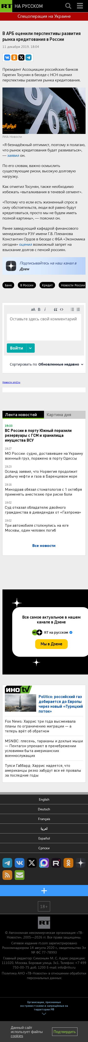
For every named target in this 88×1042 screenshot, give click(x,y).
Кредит (47, 285)
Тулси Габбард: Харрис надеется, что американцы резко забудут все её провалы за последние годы (43, 770)
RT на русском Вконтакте (19, 863)
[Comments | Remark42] (44, 337)
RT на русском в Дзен (81, 863)
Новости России (73, 285)
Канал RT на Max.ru (44, 863)
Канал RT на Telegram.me (7, 863)
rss (7, 875)
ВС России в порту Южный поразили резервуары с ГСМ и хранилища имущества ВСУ (38, 435)
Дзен (24, 268)
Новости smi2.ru (11, 382)
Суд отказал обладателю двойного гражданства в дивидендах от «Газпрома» (43, 510)
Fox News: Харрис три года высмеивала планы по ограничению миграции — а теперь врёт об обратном (40, 725)
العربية (44, 828)
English (44, 799)
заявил (13, 155)
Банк (8, 285)
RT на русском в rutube (56, 863)
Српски (44, 848)
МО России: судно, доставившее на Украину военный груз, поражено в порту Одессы (44, 456)
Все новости (43, 545)
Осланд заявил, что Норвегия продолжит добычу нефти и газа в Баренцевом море (41, 474)
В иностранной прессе (19, 689)
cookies (17, 1036)
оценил (25, 244)
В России (26, 285)
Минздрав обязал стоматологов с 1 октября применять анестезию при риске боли (43, 492)
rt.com (43, 943)
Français (44, 818)
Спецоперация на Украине (44, 16)
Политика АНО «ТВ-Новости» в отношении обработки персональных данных (44, 975)
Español (44, 838)
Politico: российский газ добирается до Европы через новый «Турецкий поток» (61, 704)
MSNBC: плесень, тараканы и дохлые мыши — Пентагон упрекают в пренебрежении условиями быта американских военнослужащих (44, 748)
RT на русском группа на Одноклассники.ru (68, 863)
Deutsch (44, 809)
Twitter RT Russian (32, 863)
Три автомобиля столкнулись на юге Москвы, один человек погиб (37, 528)
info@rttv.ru (67, 967)
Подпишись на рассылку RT (19, 875)
